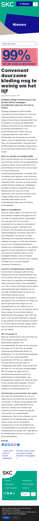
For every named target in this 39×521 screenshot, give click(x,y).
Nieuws (8, 480)
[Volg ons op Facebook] (8, 494)
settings (23, 514)
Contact (25, 488)
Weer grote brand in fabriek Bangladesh (8, 454)
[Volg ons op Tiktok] (14, 494)
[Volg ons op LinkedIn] (11, 494)
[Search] (33, 494)
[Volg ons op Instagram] (4, 494)
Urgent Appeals (11, 488)
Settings (15, 517)
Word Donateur (28, 484)
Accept (6, 517)
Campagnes (9, 484)
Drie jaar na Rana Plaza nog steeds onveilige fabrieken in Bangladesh (25, 453)
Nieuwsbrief (27, 480)
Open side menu (9, 44)
